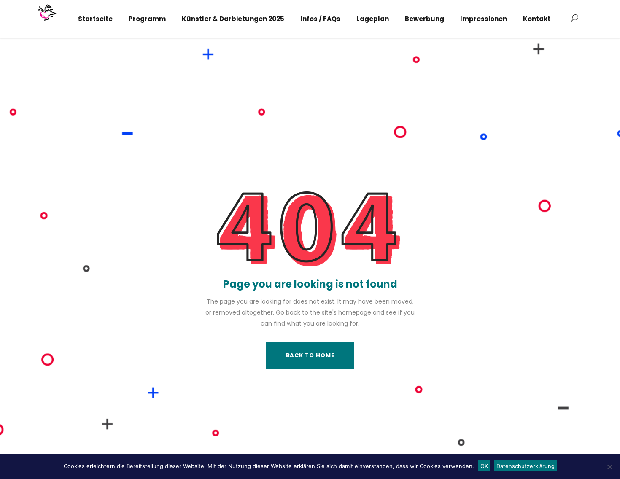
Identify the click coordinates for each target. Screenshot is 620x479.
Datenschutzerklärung (525, 466)
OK (484, 466)
